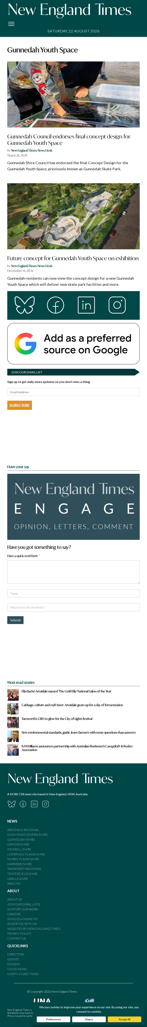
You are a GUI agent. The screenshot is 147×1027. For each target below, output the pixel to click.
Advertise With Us (22, 923)
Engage (13, 964)
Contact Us (16, 938)
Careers (14, 914)
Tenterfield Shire (22, 873)
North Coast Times (23, 974)
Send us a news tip (22, 919)
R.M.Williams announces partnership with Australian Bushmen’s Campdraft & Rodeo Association (77, 748)
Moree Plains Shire (23, 859)
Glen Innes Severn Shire (27, 834)
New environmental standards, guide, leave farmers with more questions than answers (79, 732)
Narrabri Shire (19, 864)
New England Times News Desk (31, 150)
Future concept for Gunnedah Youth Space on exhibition (73, 258)
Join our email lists (23, 904)
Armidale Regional (23, 830)
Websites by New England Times (33, 928)
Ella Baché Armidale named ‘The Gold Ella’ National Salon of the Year (66, 691)
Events (13, 959)
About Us (14, 899)
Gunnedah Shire (21, 839)
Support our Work (22, 909)
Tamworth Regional (24, 868)
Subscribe (20, 405)
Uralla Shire (17, 878)
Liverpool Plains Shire (26, 854)
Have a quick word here (23, 556)
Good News (17, 969)
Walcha (13, 883)
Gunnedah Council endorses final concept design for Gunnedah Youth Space (68, 139)
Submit (15, 620)
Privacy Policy (19, 933)
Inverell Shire (19, 849)
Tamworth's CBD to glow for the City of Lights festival (57, 718)
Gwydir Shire (18, 844)
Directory (15, 954)
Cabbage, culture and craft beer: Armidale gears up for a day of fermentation (72, 705)
